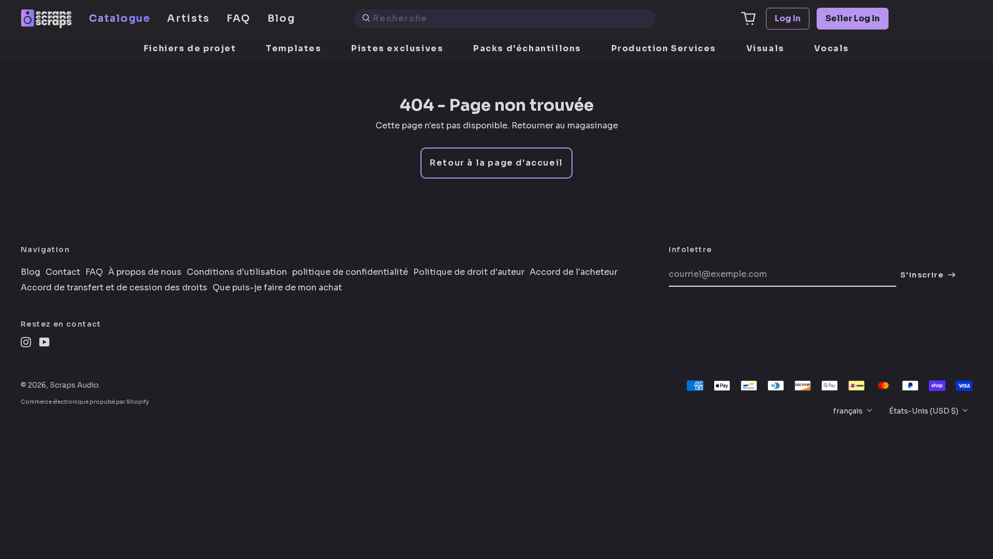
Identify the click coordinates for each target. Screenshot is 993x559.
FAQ (239, 18)
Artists (188, 18)
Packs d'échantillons (527, 48)
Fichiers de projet (190, 48)
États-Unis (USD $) (924, 411)
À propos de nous (145, 272)
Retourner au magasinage (564, 125)
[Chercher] (366, 18)
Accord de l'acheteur (574, 272)
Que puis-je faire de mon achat (277, 288)
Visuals (765, 48)
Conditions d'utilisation (237, 272)
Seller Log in (852, 18)
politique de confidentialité (350, 272)
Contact (63, 272)
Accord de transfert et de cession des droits (114, 288)
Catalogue (120, 18)
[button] (748, 18)
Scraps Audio (74, 385)
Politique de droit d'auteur (468, 272)
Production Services (663, 48)
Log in (788, 18)
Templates (293, 48)
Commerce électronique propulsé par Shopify (85, 402)
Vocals (831, 48)
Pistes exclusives (397, 48)
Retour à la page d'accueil (496, 162)
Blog (281, 18)
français (848, 411)
